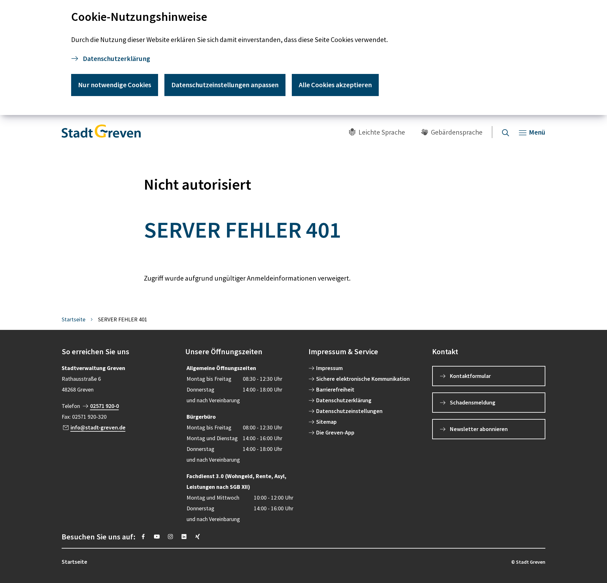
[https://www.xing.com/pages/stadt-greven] (197, 536)
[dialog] (303, 57)
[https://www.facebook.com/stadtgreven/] (143, 536)
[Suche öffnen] (505, 132)
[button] (118, 352)
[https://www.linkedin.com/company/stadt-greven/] (184, 536)
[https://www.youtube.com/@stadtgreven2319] (157, 536)
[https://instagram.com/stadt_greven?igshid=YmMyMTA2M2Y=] (170, 536)
